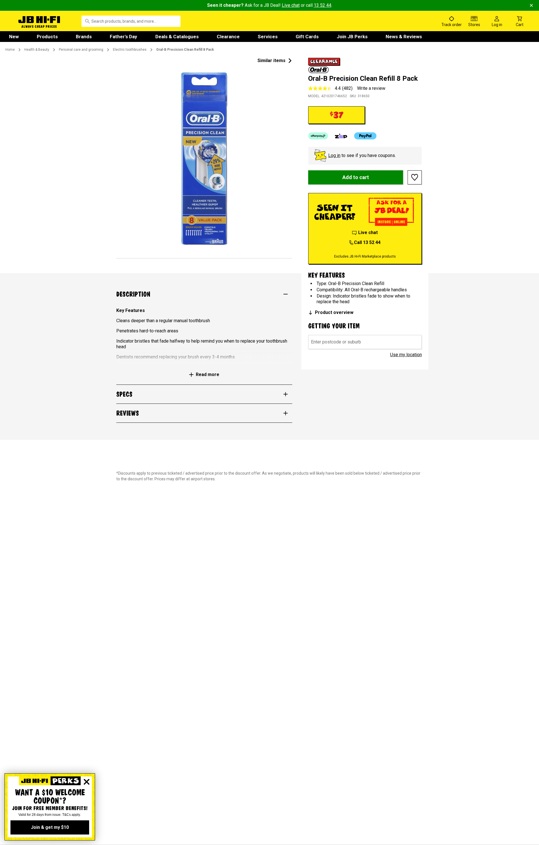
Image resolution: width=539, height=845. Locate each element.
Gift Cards (307, 36)
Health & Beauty (36, 50)
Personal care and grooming (81, 50)
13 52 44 (322, 5)
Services (268, 36)
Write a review (371, 88)
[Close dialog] (86, 781)
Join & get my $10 (50, 827)
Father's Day (123, 36)
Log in (334, 155)
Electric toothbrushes (130, 50)
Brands (84, 36)
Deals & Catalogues (177, 36)
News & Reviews (404, 36)
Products (47, 36)
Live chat (291, 5)
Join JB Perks (352, 36)
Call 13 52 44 (367, 242)
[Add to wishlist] (415, 177)
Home (10, 50)
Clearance (228, 36)
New (14, 36)
